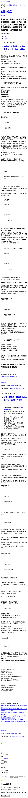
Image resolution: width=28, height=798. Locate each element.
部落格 (5, 38)
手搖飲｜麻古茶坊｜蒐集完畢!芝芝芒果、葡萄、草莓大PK (15, 48)
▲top (2, 391)
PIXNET (7, 776)
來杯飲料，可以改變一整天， (17, 388)
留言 (16, 385)
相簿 (5, 36)
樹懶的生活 (7, 11)
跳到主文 (3, 15)
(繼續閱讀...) (4, 382)
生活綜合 (12, 33)
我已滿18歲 (3, 795)
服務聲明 (16, 777)
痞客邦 (12, 385)
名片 (5, 40)
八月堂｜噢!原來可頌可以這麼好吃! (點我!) (12, 719)
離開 (9, 795)
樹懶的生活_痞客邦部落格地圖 (9, 376)
